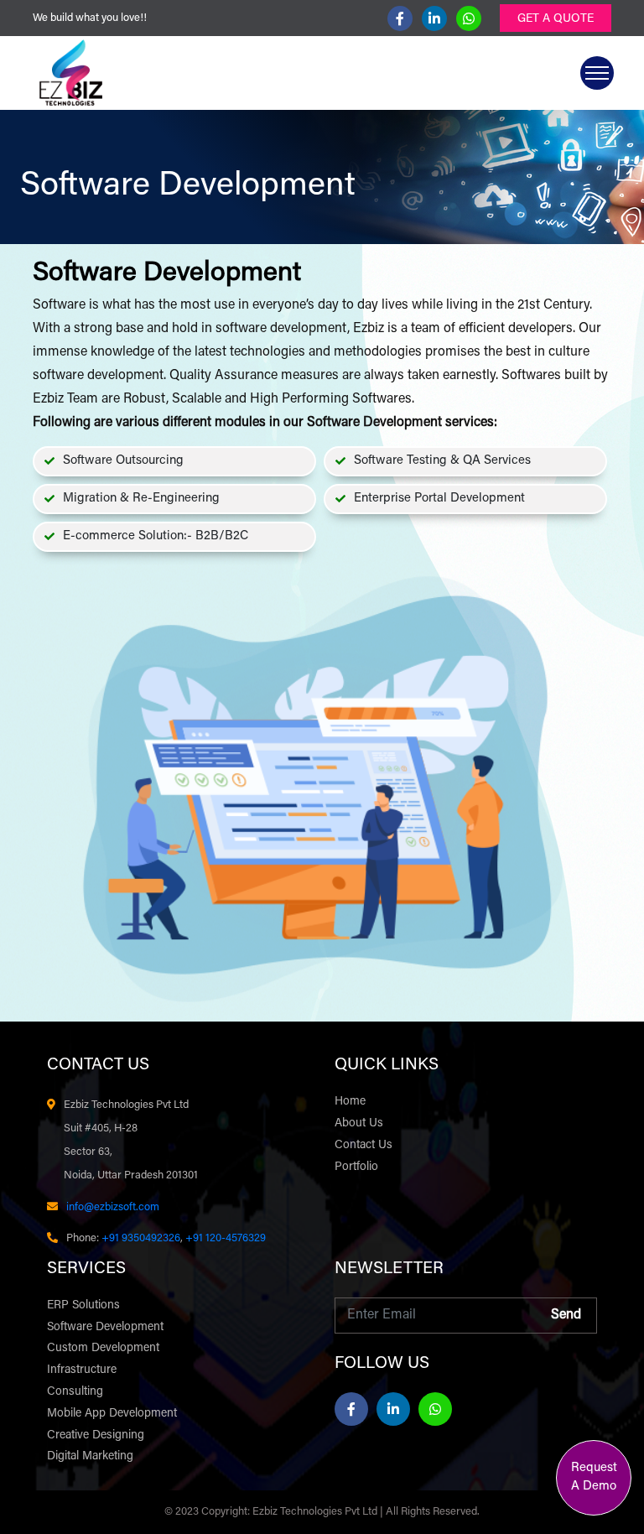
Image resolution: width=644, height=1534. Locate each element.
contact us (363, 1146)
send (566, 1315)
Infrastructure (82, 1370)
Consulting (75, 1392)
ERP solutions (83, 1306)
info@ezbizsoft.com (112, 1207)
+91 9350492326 (140, 1238)
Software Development (105, 1328)
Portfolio (356, 1167)
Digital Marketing (90, 1457)
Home (350, 1102)
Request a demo (594, 1478)
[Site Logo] (70, 73)
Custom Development (103, 1349)
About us (359, 1124)
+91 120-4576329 (224, 1238)
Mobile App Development (112, 1414)
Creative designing (95, 1436)
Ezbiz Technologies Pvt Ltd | (319, 1511)
